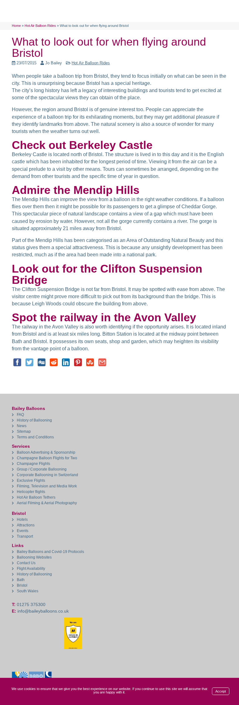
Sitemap (24, 431)
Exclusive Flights (31, 480)
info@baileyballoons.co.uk (43, 611)
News (21, 426)
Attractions (26, 525)
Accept (220, 691)
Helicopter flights (31, 492)
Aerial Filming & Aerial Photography (47, 503)
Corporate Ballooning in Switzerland (47, 475)
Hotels (22, 519)
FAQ (20, 414)
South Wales (27, 591)
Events (22, 531)
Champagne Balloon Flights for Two (47, 458)
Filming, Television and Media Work (47, 486)
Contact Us (26, 563)
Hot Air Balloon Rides (91, 63)
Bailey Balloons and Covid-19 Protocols (50, 552)
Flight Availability (31, 568)
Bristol (22, 585)
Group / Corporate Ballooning (42, 469)
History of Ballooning (34, 420)
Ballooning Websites (34, 557)
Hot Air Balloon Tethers (36, 497)
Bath (21, 580)
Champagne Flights (33, 463)
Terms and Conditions (35, 437)
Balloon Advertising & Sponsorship (46, 452)
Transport (25, 536)
